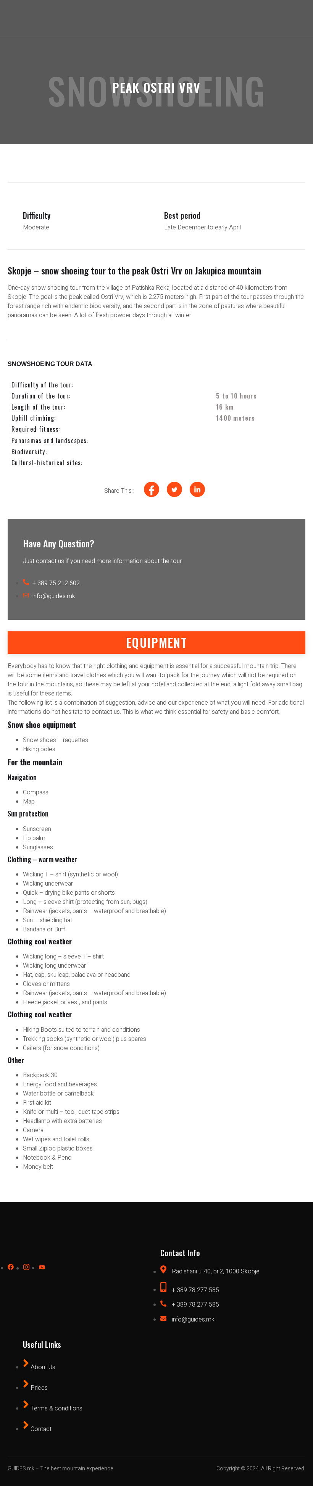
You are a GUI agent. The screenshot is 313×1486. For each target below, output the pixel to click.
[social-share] (151, 489)
